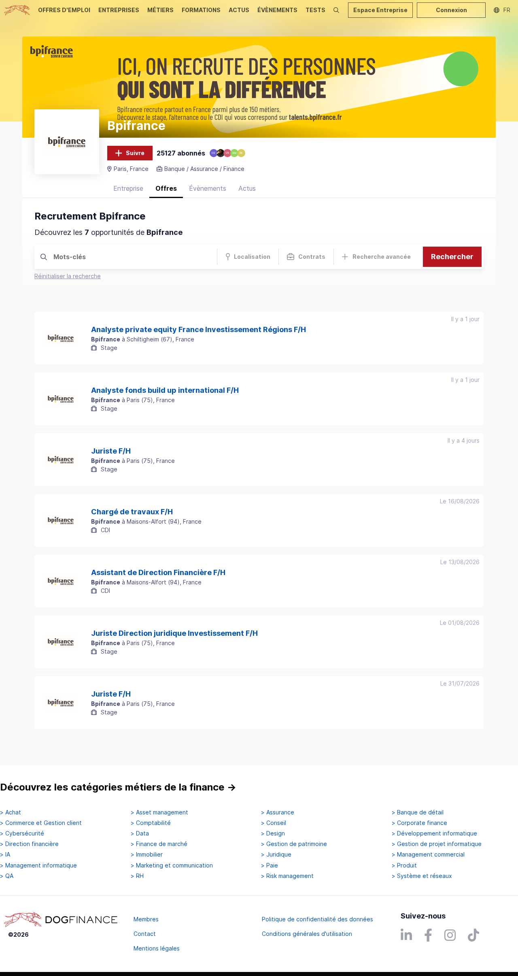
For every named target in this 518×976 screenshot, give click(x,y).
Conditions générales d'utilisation (307, 933)
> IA (5, 854)
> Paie (269, 865)
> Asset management (159, 812)
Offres (166, 188)
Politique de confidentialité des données (317, 919)
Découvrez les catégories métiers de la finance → (118, 787)
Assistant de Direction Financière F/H (158, 573)
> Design (273, 833)
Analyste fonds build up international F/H (165, 390)
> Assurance (277, 812)
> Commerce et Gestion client (41, 823)
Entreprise (128, 188)
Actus (247, 188)
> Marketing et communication (172, 865)
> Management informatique (38, 865)
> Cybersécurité (22, 833)
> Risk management (287, 876)
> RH (137, 876)
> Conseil (273, 823)
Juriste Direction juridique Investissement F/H (174, 633)
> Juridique (276, 854)
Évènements (207, 188)
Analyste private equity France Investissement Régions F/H (198, 330)
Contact (145, 933)
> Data (140, 833)
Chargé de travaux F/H (132, 512)
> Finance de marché (159, 844)
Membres (146, 919)
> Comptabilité (151, 823)
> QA (6, 876)
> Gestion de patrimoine (294, 844)
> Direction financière (29, 844)
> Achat (10, 812)
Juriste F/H (111, 451)
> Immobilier (147, 854)
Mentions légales (157, 948)
